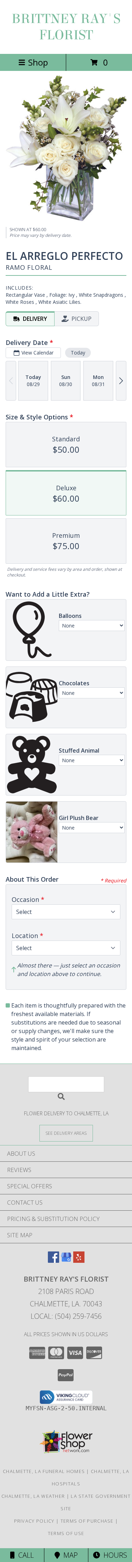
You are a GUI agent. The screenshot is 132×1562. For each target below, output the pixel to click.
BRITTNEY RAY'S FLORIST (66, 27)
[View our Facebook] (53, 1260)
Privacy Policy (34, 1521)
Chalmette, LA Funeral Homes (44, 1471)
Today (78, 352)
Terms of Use (66, 1533)
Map (69, 1555)
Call (24, 1555)
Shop (38, 62)
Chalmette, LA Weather (33, 1496)
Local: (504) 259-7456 (66, 1316)
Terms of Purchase (87, 1521)
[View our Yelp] (78, 1260)
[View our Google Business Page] (66, 1260)
